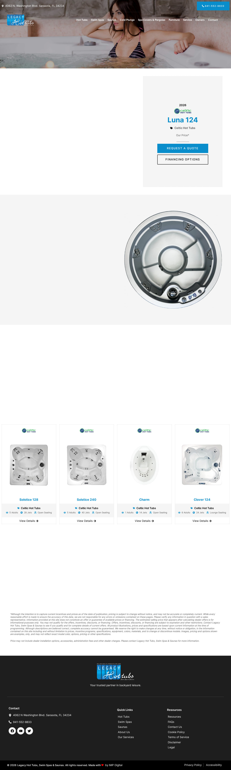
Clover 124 (202, 500)
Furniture (174, 19)
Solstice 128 (28, 500)
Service (187, 19)
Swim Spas (97, 19)
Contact (213, 19)
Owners (200, 19)
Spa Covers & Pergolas (151, 19)
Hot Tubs (82, 19)
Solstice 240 (86, 500)
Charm (144, 500)
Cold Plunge (127, 19)
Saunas (111, 19)
